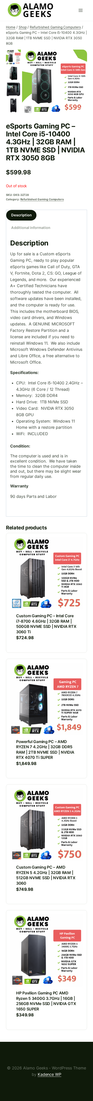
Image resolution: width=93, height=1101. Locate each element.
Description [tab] (21, 215)
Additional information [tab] (30, 227)
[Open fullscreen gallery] (82, 109)
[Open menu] (81, 10)
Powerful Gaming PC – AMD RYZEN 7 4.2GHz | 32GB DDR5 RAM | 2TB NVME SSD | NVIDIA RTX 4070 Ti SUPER (45, 749)
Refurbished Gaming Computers (42, 199)
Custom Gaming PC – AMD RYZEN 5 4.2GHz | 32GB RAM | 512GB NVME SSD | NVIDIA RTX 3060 (45, 875)
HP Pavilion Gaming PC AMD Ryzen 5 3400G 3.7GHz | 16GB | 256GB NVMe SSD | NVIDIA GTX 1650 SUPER (46, 1000)
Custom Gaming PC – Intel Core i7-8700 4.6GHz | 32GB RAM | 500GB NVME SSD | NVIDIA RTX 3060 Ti (46, 623)
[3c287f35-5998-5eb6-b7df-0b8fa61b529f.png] (54, 82)
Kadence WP (50, 1074)
